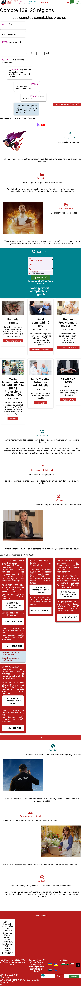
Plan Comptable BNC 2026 (67, 104)
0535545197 (12, 980)
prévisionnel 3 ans (69, 347)
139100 (5, 60)
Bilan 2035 (69, 400)
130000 (34, 84)
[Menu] (68, 2)
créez (13, 418)
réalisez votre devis (42, 349)
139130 (5, 42)
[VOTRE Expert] (43, 975)
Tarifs (59, 976)
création (41, 403)
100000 (33, 96)
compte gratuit (14, 341)
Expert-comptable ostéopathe (10, 659)
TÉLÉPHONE (35, 271)
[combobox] (40, 259)
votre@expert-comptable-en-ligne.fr (40, 291)
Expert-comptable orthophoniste (10, 653)
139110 (5, 24)
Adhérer (74, 976)
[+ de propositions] (40, 737)
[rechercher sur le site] (1, 985)
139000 (15, 70)
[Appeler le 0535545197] (47, 2)
